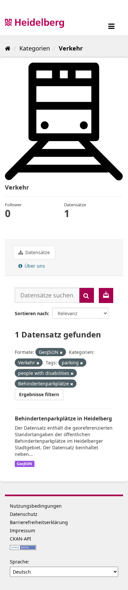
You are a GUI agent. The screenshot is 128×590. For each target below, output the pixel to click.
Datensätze (37, 252)
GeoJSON (24, 463)
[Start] (8, 48)
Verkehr (71, 48)
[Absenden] (86, 295)
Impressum (22, 530)
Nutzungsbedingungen (36, 506)
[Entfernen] (61, 352)
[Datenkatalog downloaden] (106, 295)
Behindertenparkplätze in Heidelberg (63, 418)
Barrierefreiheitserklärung (39, 522)
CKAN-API (20, 539)
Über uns (34, 266)
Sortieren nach (31, 313)
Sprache (19, 562)
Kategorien (34, 48)
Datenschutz (23, 514)
